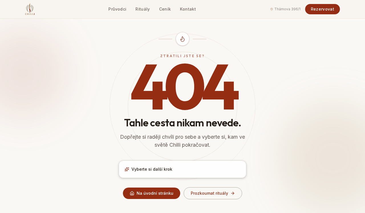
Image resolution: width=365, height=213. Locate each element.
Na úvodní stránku (155, 193)
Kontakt (188, 9)
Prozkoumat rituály (209, 193)
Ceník (165, 9)
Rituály (142, 9)
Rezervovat (322, 9)
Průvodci (117, 9)
